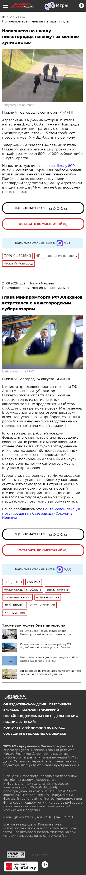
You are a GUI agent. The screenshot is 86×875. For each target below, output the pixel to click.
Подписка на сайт (20, 722)
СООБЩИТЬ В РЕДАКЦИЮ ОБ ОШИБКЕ (34, 734)
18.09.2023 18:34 (13, 17)
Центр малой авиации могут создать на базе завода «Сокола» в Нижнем (49, 659)
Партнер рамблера (39, 854)
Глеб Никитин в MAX (18, 371)
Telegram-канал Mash (18, 105)
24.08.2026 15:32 (13, 283)
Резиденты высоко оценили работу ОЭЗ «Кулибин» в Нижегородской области (46, 646)
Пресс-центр (60, 704)
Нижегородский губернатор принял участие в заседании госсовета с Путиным (50, 672)
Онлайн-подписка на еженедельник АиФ (40, 716)
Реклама (11, 710)
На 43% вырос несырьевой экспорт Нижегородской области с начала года (46, 632)
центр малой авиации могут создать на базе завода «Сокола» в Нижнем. (41, 513)
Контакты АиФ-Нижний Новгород (34, 728)
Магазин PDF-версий (40, 710)
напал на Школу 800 (57, 166)
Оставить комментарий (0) (43, 224)
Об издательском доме (24, 704)
